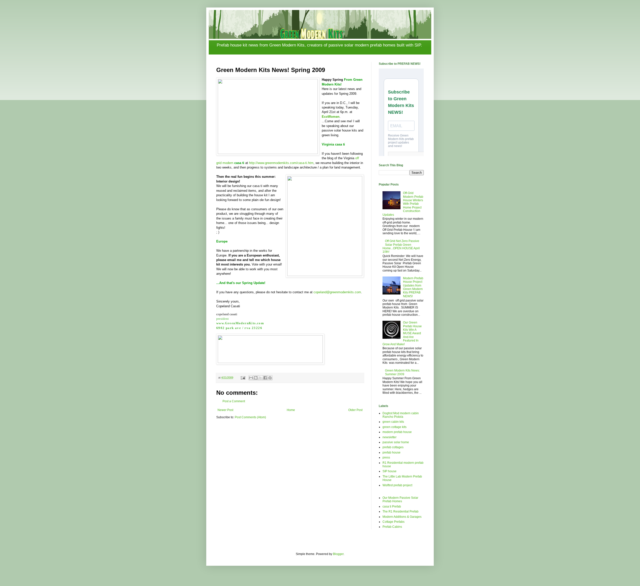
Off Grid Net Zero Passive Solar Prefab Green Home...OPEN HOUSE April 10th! (401, 246)
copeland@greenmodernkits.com (337, 292)
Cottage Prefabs (393, 522)
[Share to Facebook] (265, 377)
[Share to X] (260, 377)
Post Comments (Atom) (250, 417)
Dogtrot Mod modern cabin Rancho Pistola (400, 415)
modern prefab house (397, 432)
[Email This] (251, 377)
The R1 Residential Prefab (400, 511)
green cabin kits (393, 422)
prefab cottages (393, 447)
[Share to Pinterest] (270, 377)
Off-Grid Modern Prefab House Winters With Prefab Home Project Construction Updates (402, 203)
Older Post (355, 410)
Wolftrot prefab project (397, 485)
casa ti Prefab (391, 506)
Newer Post (225, 410)
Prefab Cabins (392, 526)
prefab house (391, 452)
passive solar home (395, 442)
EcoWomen (331, 116)
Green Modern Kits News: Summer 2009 (402, 372)
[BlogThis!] (255, 377)
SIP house (389, 471)
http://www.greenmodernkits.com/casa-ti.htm (281, 163)
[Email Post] (243, 377)
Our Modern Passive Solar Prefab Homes (400, 499)
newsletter (389, 437)
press (386, 457)
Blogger (338, 554)
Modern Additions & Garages (402, 516)
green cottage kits (394, 427)
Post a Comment (233, 401)
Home (291, 410)
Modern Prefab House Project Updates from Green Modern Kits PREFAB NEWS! (413, 287)
